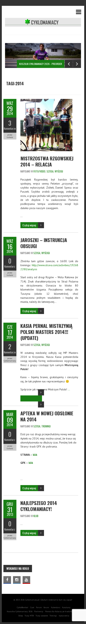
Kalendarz (55, 607)
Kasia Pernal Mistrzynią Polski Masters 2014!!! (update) (46, 331)
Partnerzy (38, 611)
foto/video (39, 171)
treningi (46, 426)
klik (35, 455)
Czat (32, 607)
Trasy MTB (29, 615)
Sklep (20, 615)
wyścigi (59, 171)
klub (35, 516)
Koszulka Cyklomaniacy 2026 (19, 611)
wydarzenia (64, 615)
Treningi (53, 615)
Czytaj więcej (29, 225)
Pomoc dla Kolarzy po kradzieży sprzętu (63, 611)
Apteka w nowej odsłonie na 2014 (46, 416)
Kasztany (66, 607)
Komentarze (10, 128)
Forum (39, 607)
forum (46, 607)
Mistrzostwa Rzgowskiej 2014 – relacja (46, 161)
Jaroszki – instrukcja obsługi (43, 242)
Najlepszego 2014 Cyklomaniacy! (38, 505)
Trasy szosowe (42, 615)
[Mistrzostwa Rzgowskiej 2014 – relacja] (46, 101)
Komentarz (9, 266)
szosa (50, 171)
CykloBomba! (22, 607)
